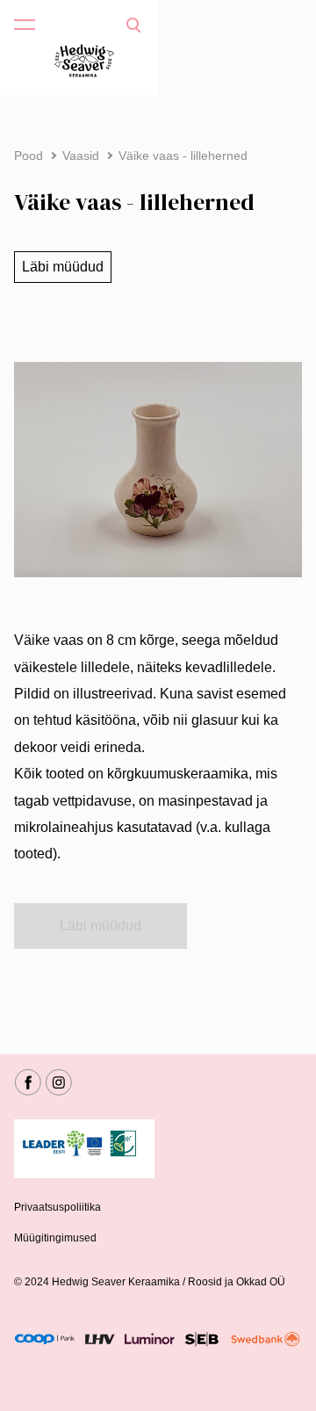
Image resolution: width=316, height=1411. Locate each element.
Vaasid (80, 155)
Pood (28, 155)
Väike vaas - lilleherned (183, 155)
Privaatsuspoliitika (57, 1207)
